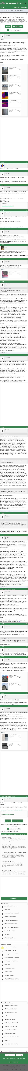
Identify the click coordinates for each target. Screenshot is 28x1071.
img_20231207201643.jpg (13, 100)
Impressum (12, 1058)
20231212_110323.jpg (12, 675)
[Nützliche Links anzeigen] (26, 14)
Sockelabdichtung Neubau (11, 1026)
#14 (26, 589)
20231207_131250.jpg (12, 67)
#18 (26, 693)
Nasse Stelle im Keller (7, 845)
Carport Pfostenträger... (10, 930)
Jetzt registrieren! (14, 898)
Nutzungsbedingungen (20, 1058)
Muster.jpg (11, 743)
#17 (26, 656)
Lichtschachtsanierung (10, 937)
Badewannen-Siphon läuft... (11, 961)
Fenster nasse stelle (6, 837)
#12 (26, 513)
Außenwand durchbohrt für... (11, 1044)
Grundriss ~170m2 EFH (10, 975)
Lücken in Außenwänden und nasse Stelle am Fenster (14, 852)
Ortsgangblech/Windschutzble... (12, 954)
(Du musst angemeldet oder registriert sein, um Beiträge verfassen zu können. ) (14, 825)
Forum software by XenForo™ (9, 1065)
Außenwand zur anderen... (11, 1015)
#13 (26, 534)
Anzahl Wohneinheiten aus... (11, 906)
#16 (26, 646)
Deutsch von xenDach (20, 1065)
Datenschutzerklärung (13, 1062)
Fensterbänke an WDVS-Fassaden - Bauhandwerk (11, 227)
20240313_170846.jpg (12, 734)
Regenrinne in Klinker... (10, 1019)
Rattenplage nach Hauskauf (11, 1022)
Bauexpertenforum (10, 1055)
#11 (26, 427)
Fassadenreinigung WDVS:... (11, 1005)
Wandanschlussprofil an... (11, 1012)
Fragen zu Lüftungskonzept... (11, 920)
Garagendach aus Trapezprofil (12, 913)
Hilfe (4, 1058)
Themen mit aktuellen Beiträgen (16, 10)
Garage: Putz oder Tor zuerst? (12, 1037)
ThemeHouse (18, 1067)
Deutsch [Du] (19, 1055)
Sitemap (7, 1058)
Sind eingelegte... (9, 971)
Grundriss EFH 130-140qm (11, 947)
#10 (26, 355)
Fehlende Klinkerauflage (10, 916)
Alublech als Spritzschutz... (11, 1008)
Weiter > (18, 30)
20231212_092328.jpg (12, 683)
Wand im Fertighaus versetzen (12, 927)
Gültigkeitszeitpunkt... (10, 968)
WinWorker (7, 934)
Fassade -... (7, 1040)
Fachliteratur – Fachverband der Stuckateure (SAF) (11, 810)
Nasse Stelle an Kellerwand (8, 861)
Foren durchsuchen (5, 10)
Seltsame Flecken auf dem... (11, 1029)
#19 (26, 706)
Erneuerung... (8, 909)
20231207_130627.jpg (12, 84)
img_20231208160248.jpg (13, 92)
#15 (26, 623)
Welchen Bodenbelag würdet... (12, 978)
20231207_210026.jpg (12, 109)
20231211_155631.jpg (12, 271)
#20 (26, 796)
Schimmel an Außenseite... (11, 1033)
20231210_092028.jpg (12, 75)
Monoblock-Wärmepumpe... (11, 923)
